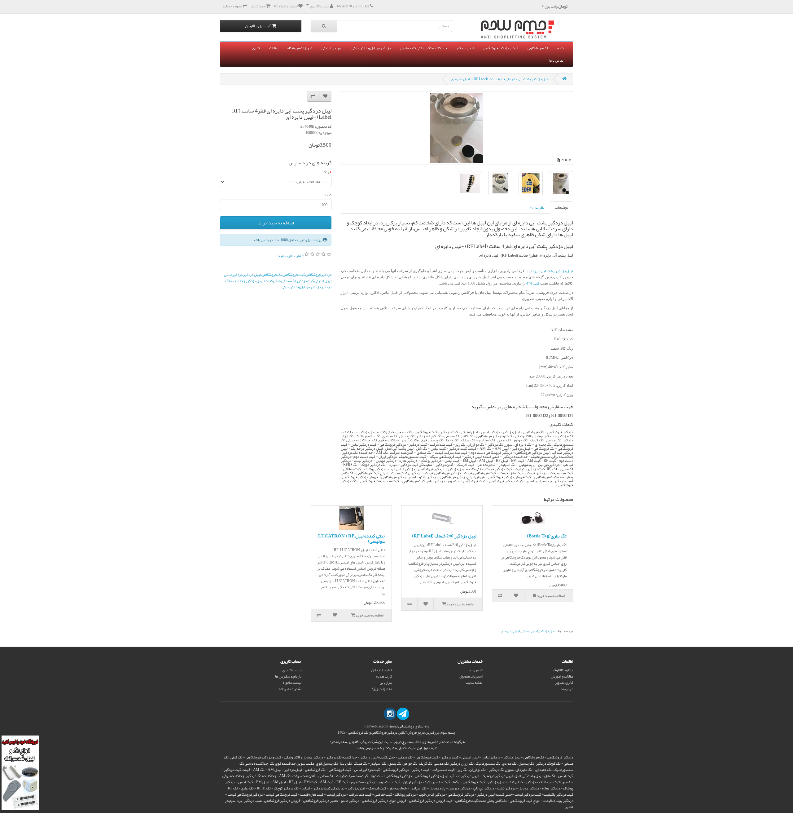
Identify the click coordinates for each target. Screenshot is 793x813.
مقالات (273, 48)
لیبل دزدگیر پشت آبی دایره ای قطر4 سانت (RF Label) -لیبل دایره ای (500, 79)
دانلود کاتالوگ (563, 670)
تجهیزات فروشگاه (299, 48)
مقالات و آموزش (562, 676)
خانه (560, 48)
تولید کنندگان (381, 670)
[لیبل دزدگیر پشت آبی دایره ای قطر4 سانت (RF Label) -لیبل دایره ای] (531, 183)
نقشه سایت (474, 682)
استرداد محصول (471, 676)
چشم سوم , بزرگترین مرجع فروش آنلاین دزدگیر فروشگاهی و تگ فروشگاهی (401, 732)
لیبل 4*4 (532, 283)
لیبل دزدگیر (465, 48)
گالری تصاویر (564, 682)
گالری (256, 48)
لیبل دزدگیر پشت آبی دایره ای (551, 271)
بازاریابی (386, 682)
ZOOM (566, 160)
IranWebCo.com (376, 726)
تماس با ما (556, 60)
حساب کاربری (291, 670)
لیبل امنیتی (322, 281)
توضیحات (561, 207)
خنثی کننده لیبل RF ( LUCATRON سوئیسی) (351, 538)
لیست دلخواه (292, 682)
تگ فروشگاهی (538, 48)
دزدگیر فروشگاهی (318, 274)
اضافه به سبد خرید (276, 223)
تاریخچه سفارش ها (288, 676)
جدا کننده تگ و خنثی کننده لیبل (423, 48)
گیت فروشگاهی (294, 274)
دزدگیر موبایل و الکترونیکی (371, 48)
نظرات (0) (537, 207)
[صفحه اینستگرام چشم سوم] (390, 714)
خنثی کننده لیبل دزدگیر (263, 281)
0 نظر (300, 255)
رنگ (326, 172)
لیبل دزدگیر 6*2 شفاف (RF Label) (444, 536)
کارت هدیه (384, 676)
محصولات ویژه (382, 688)
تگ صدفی (288, 281)
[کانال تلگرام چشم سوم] (403, 714)
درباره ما (567, 688)
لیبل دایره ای (510, 631)
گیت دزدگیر (305, 281)
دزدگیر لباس (233, 274)
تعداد (327, 195)
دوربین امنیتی (332, 48)
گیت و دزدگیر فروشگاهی (500, 48)
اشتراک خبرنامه (289, 688)
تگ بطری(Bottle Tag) (547, 536)
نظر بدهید (285, 255)
